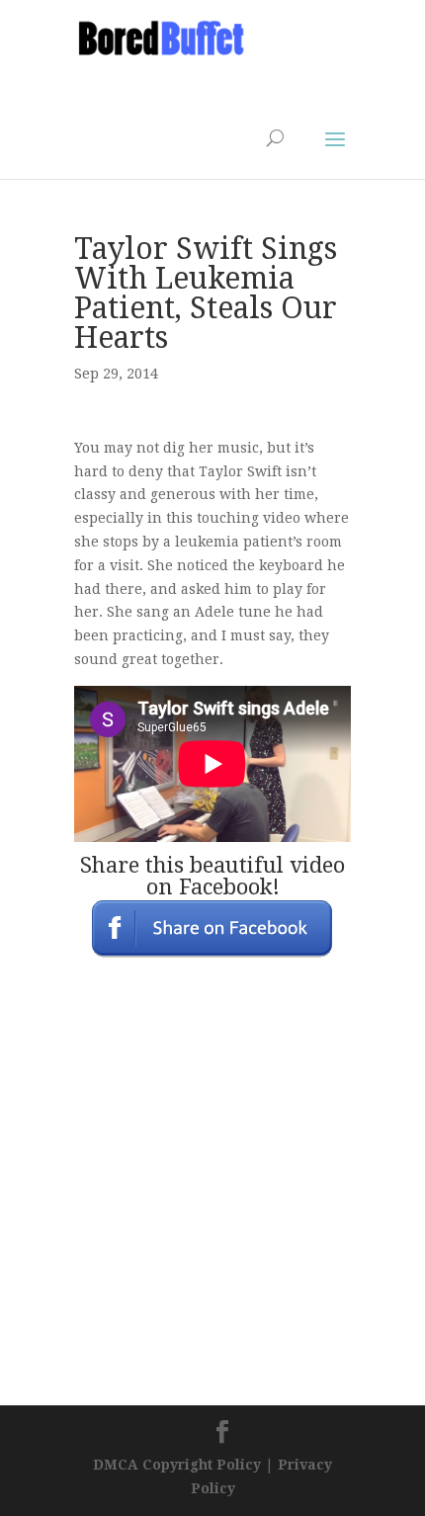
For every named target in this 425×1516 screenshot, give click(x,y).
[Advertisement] (232, 85)
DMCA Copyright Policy (177, 1465)
